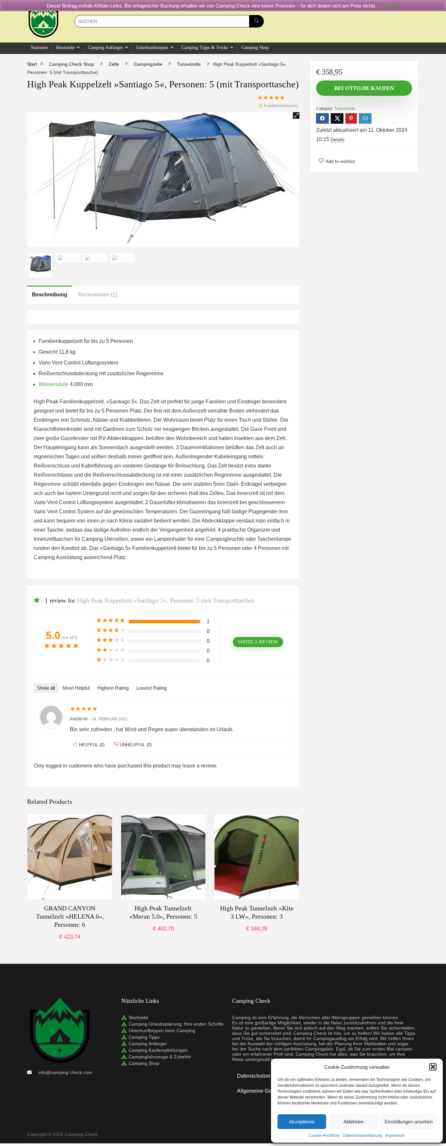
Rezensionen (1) (97, 294)
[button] (433, 1067)
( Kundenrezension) (278, 105)
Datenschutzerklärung (362, 1135)
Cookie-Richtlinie (324, 1135)
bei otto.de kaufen (69, 944)
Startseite (39, 47)
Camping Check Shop (71, 64)
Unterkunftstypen (152, 47)
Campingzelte (148, 64)
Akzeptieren (301, 1121)
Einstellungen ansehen (409, 1121)
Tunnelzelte (189, 64)
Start (32, 64)
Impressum (395, 1135)
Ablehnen (353, 1121)
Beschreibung (49, 294)
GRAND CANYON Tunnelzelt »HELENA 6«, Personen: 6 (70, 916)
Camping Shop (255, 47)
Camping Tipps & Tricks (205, 47)
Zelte (114, 64)
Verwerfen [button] (389, 6)
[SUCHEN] (256, 21)
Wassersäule (54, 384)
